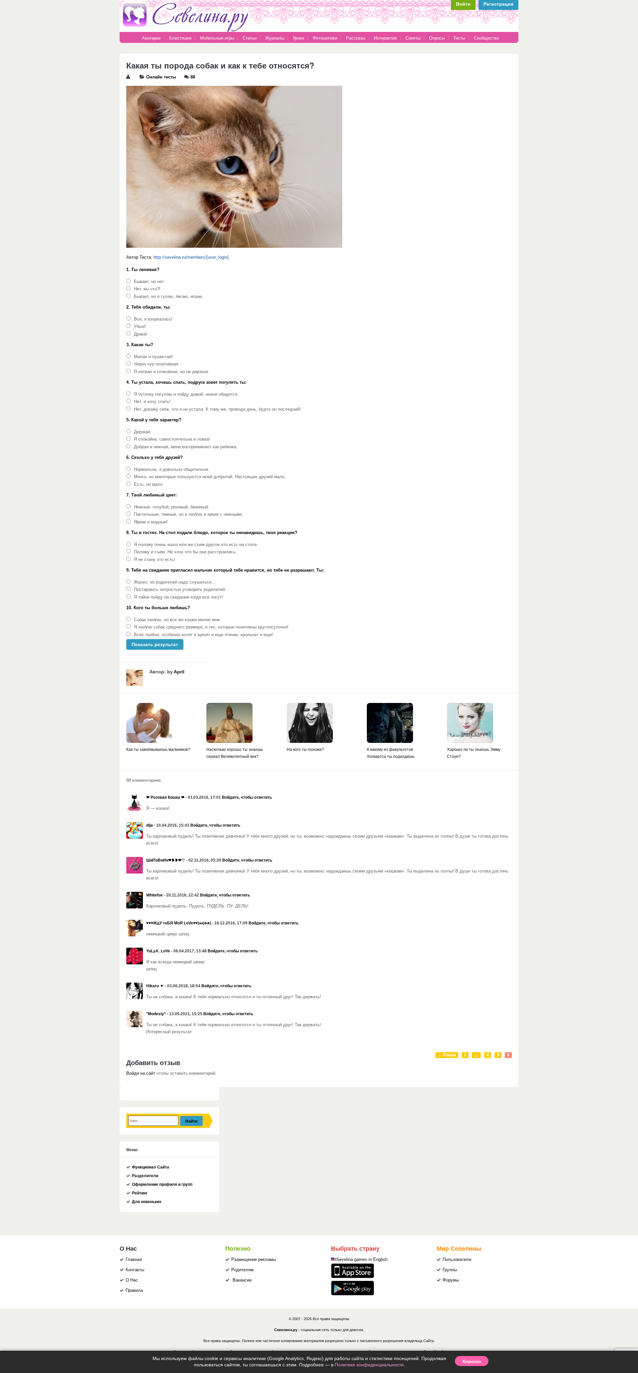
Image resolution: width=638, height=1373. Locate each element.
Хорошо (471, 1361)
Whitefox (154, 895)
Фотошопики (325, 38)
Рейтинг (140, 1193)
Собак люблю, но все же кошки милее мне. (177, 620)
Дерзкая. (143, 432)
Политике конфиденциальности (369, 1364)
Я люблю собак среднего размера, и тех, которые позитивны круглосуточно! (211, 627)
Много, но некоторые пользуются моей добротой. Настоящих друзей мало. (210, 477)
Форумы (451, 1280)
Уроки (298, 38)
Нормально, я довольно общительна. (171, 469)
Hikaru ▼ (155, 986)
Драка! (140, 334)
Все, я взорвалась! (153, 319)
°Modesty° (156, 1014)
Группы (450, 1270)
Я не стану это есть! (154, 559)
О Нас (132, 1280)
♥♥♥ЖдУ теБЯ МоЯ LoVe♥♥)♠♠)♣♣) (178, 923)
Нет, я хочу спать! (152, 401)
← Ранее (447, 1055)
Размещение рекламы (253, 1259)
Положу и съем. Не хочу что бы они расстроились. (185, 552)
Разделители (145, 1175)
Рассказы (356, 38)
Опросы (437, 38)
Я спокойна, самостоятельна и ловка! (172, 439)
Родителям (242, 1270)
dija (149, 825)
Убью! (140, 326)
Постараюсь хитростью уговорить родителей (179, 589)
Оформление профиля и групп (162, 1184)
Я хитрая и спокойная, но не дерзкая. (171, 371)
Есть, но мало (148, 484)
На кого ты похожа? (305, 749)
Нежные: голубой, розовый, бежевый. (171, 507)
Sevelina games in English (361, 1259)
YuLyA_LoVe (158, 951)
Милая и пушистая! (153, 356)
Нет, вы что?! (147, 289)
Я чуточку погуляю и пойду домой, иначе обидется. (186, 394)
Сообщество (486, 38)
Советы (412, 38)
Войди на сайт (140, 1073)
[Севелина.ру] (187, 30)
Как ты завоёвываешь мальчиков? (158, 749)
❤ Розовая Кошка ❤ (165, 797)
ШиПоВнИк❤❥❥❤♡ (165, 860)
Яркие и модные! (151, 522)
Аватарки (151, 38)
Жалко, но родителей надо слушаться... (174, 582)
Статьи (250, 38)
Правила (134, 1290)
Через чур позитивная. (156, 364)
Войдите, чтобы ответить (247, 797)
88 (192, 77)
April (179, 671)
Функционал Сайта (150, 1167)
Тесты (459, 38)
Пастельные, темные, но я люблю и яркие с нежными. (188, 514)
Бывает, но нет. (149, 281)
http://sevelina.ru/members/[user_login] (191, 257)
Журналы (274, 38)
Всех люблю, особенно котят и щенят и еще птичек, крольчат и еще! (203, 634)
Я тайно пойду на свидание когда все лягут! (178, 597)
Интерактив (385, 38)
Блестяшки (180, 38)
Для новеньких (146, 1201)
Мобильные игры (217, 38)
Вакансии (242, 1280)
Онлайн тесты (161, 77)
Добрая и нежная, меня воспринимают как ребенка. (186, 447)
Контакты (135, 1270)
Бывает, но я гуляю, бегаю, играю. (169, 296)
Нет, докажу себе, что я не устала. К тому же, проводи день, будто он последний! (217, 409)
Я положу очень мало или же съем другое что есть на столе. (196, 544)
